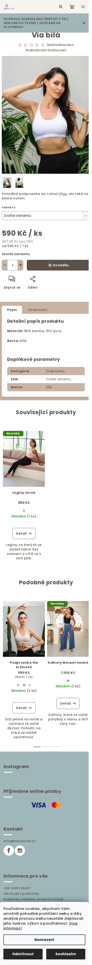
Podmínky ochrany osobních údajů (33, 899)
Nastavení (44, 939)
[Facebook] (9, 850)
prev (5, 631)
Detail (21, 533)
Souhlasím (65, 954)
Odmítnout (23, 954)
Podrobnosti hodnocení (46, 50)
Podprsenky (55, 371)
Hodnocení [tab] (37, 310)
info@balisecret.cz (20, 841)
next (86, 631)
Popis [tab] (12, 310)
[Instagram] (20, 850)
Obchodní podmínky (21, 893)
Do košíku (61, 265)
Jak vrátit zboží (17, 888)
